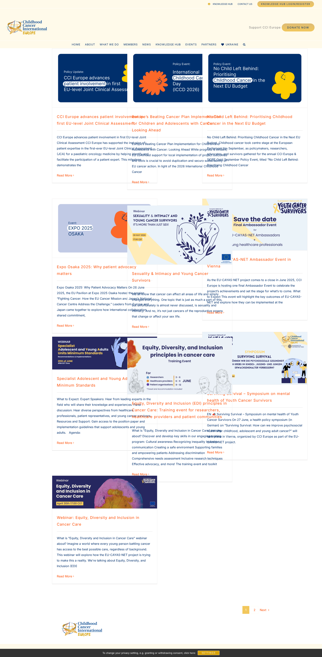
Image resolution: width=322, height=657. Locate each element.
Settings (209, 653)
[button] (244, 44)
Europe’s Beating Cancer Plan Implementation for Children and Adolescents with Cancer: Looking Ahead (176, 123)
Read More (64, 175)
